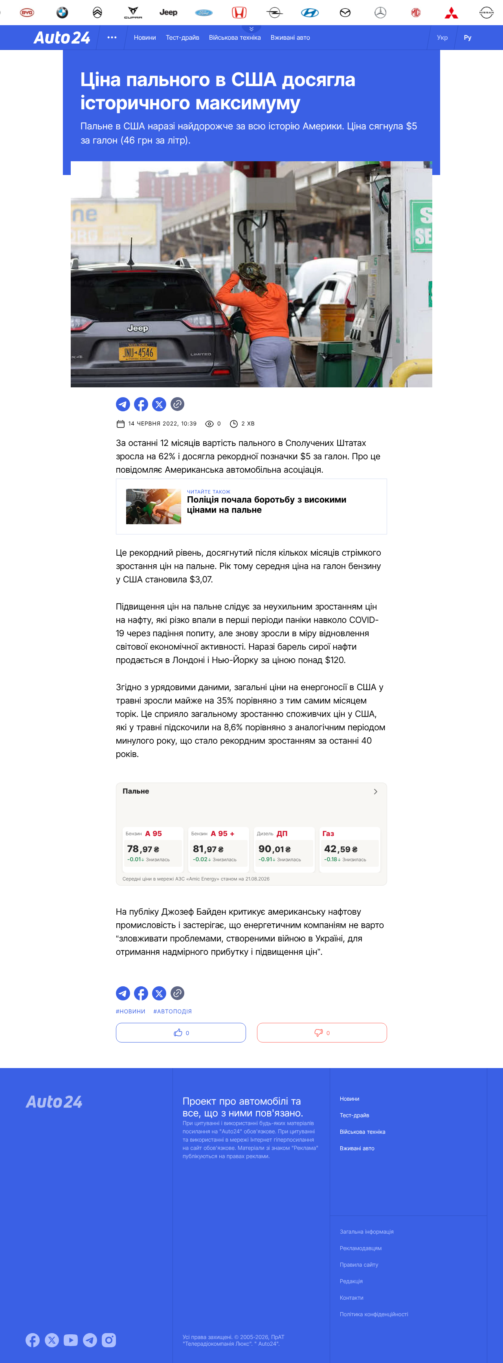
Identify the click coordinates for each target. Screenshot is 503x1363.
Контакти (351, 1298)
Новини (145, 37)
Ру (468, 37)
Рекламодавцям (361, 1248)
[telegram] (123, 404)
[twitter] (159, 404)
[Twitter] (52, 1340)
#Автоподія (173, 1011)
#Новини (131, 1011)
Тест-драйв (182, 37)
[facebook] (141, 404)
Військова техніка (235, 37)
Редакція (351, 1281)
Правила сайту (359, 1265)
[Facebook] (33, 1340)
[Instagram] (109, 1340)
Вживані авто (290, 37)
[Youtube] (71, 1340)
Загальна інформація (367, 1232)
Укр (442, 37)
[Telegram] (90, 1340)
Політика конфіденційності (374, 1314)
